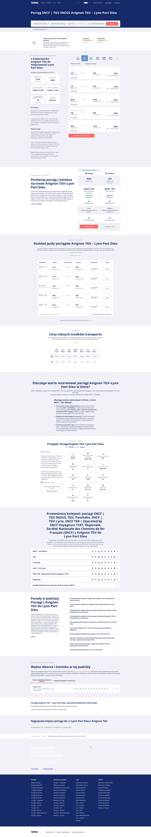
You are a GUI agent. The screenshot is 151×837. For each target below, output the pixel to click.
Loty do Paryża (80, 793)
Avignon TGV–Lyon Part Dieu (82, 671)
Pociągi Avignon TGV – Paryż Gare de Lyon (43, 727)
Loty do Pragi (80, 798)
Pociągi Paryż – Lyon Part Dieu (62, 727)
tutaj (89, 320)
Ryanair (78, 820)
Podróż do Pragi (103, 808)
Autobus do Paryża (59, 795)
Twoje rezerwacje (97, 2)
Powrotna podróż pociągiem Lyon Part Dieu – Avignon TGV (48, 709)
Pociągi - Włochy (36, 810)
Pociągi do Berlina (36, 795)
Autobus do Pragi (59, 800)
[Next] (117, 58)
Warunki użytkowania (63, 832)
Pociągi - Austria (36, 815)
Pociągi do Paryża (36, 793)
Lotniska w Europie (82, 783)
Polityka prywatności (78, 832)
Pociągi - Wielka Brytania (38, 813)
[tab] (76, 63)
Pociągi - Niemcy (36, 803)
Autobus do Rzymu (59, 793)
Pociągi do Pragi (36, 798)
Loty (54, 3)
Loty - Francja (80, 805)
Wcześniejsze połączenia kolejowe (51, 314)
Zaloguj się (117, 3)
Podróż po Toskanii (104, 785)
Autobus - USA (58, 808)
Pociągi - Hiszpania (37, 800)
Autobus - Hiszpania (60, 783)
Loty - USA (79, 810)
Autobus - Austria (59, 815)
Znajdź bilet (38, 81)
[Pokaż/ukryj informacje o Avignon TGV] (117, 689)
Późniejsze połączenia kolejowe (101, 314)
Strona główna (35, 736)
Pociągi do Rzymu (36, 790)
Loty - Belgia (79, 808)
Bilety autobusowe (59, 785)
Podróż (100, 780)
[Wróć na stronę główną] (36, 3)
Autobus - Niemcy (59, 803)
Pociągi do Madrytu (37, 788)
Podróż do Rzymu (103, 800)
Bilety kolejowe (36, 783)
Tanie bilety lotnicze (82, 785)
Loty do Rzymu (80, 790)
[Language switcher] (87, 3)
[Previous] (51, 350)
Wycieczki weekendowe (105, 783)
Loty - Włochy (80, 813)
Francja (44, 736)
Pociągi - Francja (36, 805)
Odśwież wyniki (74, 255)
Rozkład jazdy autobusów (61, 788)
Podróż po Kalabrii (104, 795)
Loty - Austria (80, 818)
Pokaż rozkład (37, 102)
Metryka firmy (50, 832)
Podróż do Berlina (103, 805)
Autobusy (48, 3)
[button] (72, 24)
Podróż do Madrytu (104, 798)
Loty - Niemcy (80, 803)
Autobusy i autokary (60, 780)
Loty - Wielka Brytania (82, 815)
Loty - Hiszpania (81, 800)
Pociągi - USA (35, 808)
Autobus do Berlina (59, 798)
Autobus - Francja (59, 805)
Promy (59, 3)
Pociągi (43, 3)
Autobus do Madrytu (60, 790)
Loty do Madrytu (81, 788)
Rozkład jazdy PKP (36, 785)
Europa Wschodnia (104, 793)
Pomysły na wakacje (104, 790)
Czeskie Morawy (103, 788)
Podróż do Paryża (103, 803)
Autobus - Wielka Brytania (61, 813)
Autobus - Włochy (59, 810)
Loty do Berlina (80, 795)
